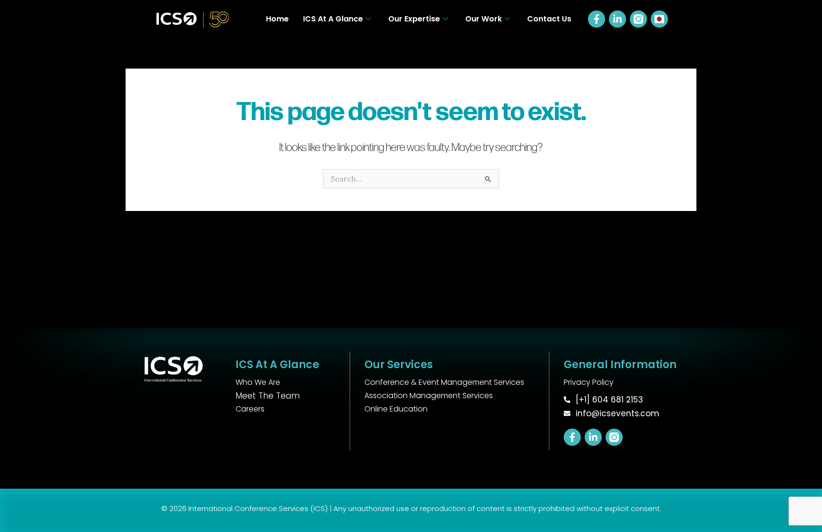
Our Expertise (414, 18)
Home (277, 18)
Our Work (483, 18)
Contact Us (549, 18)
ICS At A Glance (333, 18)
